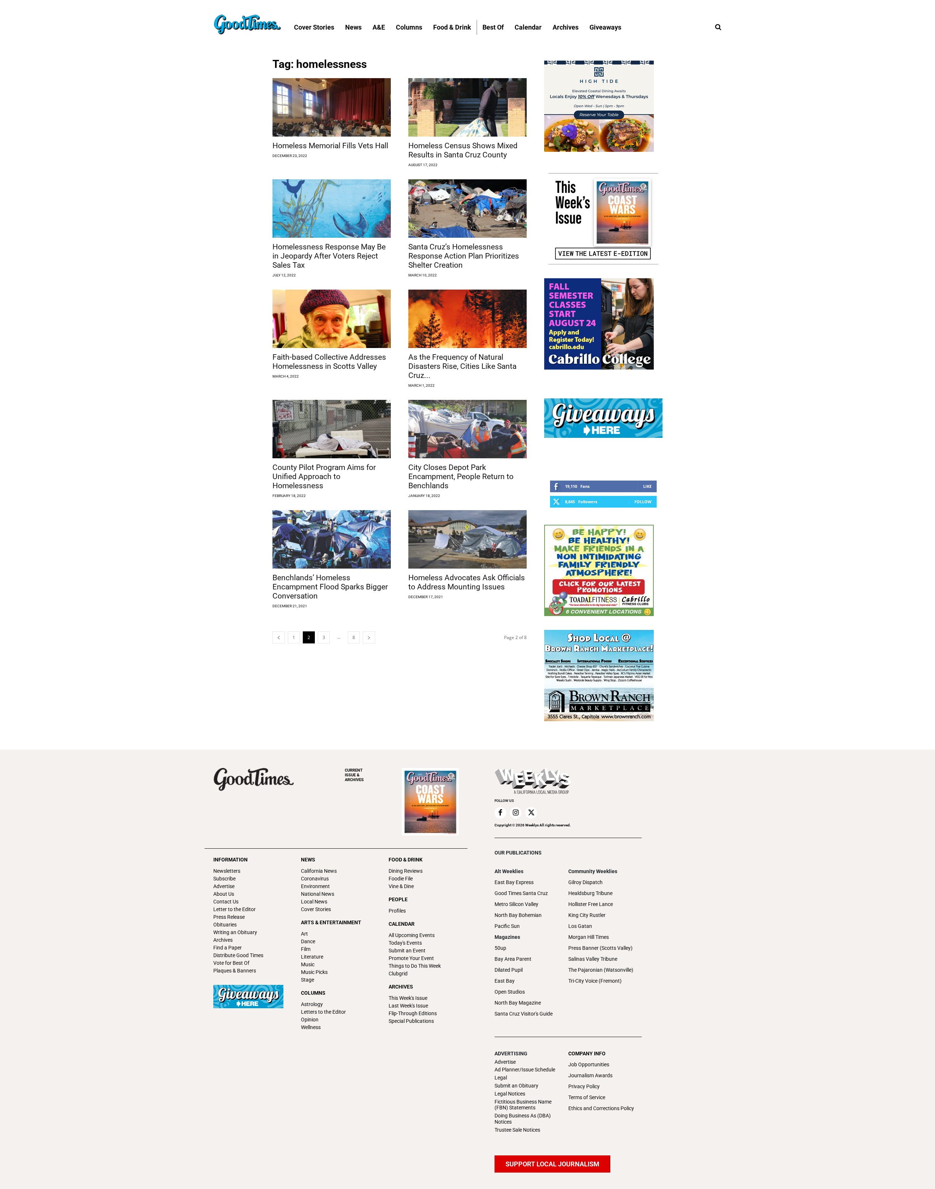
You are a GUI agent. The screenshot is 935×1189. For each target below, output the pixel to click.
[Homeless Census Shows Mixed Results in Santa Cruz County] (467, 107)
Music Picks (314, 972)
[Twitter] (531, 813)
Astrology (312, 1004)
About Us (223, 894)
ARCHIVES (354, 775)
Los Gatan (580, 926)
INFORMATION (230, 860)
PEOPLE (398, 899)
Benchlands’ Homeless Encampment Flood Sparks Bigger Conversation (330, 586)
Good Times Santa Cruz (521, 893)
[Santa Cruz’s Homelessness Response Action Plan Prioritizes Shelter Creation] (467, 208)
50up (500, 948)
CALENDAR (402, 924)
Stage (307, 980)
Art (304, 934)
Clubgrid (398, 973)
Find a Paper (227, 948)
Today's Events (405, 943)
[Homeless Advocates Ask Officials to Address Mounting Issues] (467, 539)
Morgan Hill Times (588, 937)
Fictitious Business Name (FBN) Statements (523, 1105)
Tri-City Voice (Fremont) (595, 981)
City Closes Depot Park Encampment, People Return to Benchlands (461, 476)
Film (305, 949)
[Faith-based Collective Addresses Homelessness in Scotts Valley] (331, 319)
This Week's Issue (408, 998)
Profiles (397, 911)
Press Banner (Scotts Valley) (600, 948)
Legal (501, 1078)
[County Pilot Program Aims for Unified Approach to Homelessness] (331, 429)
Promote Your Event (411, 958)
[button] (718, 27)
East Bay (505, 981)
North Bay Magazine (518, 1003)
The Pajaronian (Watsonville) (600, 970)
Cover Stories (316, 909)
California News (319, 871)
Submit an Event (407, 950)
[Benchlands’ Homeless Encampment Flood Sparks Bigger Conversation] (331, 539)
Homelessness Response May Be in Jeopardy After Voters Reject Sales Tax (329, 255)
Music (307, 964)
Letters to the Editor (323, 1012)
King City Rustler (587, 915)
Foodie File (401, 879)
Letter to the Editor (234, 909)
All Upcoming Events (412, 935)
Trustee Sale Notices (517, 1130)
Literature (312, 957)
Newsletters (226, 871)
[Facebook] (500, 813)
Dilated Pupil (509, 970)
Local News (314, 902)
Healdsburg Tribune (590, 893)
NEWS (308, 860)
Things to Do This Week (415, 966)
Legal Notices (510, 1094)
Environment (315, 886)
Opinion (309, 1019)
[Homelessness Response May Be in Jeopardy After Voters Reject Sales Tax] (331, 208)
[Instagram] (516, 813)
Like (647, 486)
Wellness (311, 1027)
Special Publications (411, 1021)
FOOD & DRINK (406, 860)
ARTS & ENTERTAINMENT (331, 922)
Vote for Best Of (231, 963)
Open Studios (510, 992)
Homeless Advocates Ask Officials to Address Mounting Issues (466, 582)
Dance (308, 941)
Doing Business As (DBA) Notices (523, 1119)
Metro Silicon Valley (516, 904)
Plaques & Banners (234, 971)
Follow (643, 501)
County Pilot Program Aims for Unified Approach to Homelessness (324, 476)
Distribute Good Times (238, 955)
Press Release (229, 917)
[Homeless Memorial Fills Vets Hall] (331, 107)
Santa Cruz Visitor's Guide (524, 1014)
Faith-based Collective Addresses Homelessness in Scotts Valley (329, 362)
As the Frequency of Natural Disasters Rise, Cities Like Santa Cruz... (462, 366)
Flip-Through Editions (413, 1013)
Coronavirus (315, 879)
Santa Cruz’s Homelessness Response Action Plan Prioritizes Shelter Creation (463, 255)
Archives (223, 940)
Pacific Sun (507, 926)
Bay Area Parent (513, 959)
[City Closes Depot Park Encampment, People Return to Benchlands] (467, 429)
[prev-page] (278, 637)
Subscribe (224, 879)
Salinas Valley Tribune (592, 959)
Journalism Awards (590, 1075)
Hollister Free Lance (590, 904)
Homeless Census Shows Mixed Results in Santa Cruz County (463, 150)
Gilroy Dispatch (585, 882)
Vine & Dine (401, 886)
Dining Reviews (406, 871)
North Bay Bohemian (518, 915)
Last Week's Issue (408, 1006)
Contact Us (225, 902)
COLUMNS (313, 993)
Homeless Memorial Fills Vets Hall (330, 145)
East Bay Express (514, 882)
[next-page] (369, 637)
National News (317, 894)
